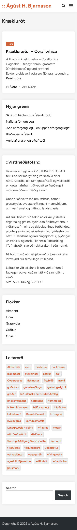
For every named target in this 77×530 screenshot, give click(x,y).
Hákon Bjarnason (17, 407)
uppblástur (51, 448)
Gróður (11, 330)
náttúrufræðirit (16, 434)
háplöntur (60, 407)
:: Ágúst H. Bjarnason (27, 6)
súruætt (56, 441)
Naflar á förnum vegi (20, 121)
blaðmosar (13, 374)
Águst (13, 86)
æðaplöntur (60, 461)
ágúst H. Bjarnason (19, 461)
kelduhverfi (14, 414)
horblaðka (37, 400)
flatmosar (33, 380)
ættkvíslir (42, 461)
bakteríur (41, 367)
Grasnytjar (13, 323)
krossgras (56, 414)
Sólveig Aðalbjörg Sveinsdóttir (26, 441)
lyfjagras (43, 427)
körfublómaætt (35, 421)
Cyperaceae (15, 380)
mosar (57, 427)
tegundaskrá (32, 448)
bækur (47, 374)
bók (58, 374)
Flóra (10, 44)
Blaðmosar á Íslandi (19, 134)
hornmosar (54, 400)
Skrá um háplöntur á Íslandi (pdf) (29, 115)
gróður (11, 394)
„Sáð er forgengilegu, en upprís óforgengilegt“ (38, 128)
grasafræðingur (33, 387)
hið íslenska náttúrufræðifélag (39, 394)
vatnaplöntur (15, 454)
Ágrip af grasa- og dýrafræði (25, 140)
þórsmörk (13, 468)
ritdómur (36, 434)
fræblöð (49, 380)
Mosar (10, 336)
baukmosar (58, 367)
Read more (13, 78)
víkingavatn (54, 454)
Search (11, 488)
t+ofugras (13, 448)
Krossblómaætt (36, 414)
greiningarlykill (56, 387)
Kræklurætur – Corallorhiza (31, 51)
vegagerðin (35, 454)
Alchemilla (13, 367)
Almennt (12, 311)
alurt (28, 367)
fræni (61, 380)
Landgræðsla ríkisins (20, 427)
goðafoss (13, 387)
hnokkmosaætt (16, 400)
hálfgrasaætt (41, 407)
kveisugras (14, 421)
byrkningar (31, 374)
